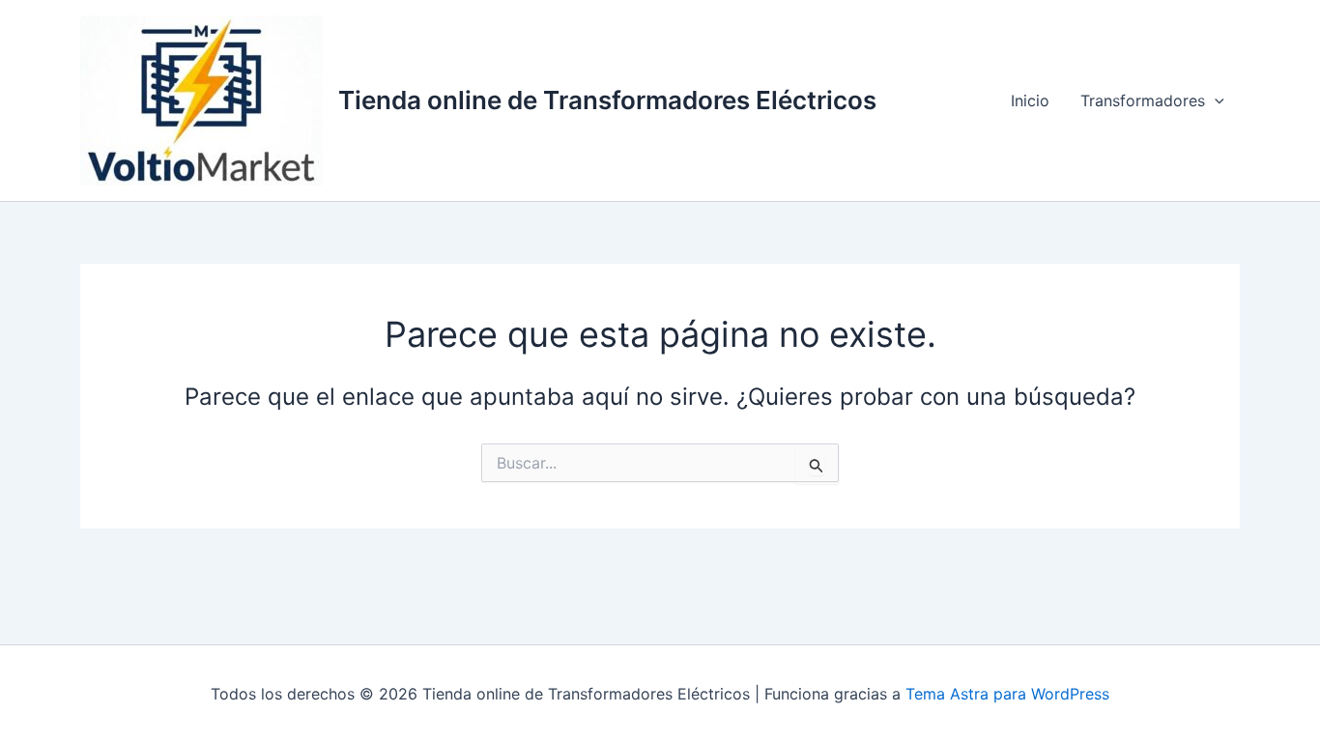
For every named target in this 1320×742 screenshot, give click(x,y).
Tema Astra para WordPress (1007, 693)
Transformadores (1142, 100)
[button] (1214, 100)
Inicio (1030, 100)
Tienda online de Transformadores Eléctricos (607, 100)
